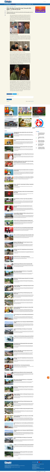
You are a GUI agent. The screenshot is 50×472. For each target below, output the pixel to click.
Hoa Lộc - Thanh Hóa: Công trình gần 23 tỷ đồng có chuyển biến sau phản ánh (23, 185)
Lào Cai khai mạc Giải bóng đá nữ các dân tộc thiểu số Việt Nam (25, 116)
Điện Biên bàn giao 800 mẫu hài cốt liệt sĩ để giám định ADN (23, 263)
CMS (40, 471)
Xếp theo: (27, 101)
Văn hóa (15, 6)
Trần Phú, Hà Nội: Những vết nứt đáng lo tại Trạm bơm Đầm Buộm (23, 329)
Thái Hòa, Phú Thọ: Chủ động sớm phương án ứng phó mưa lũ (23, 220)
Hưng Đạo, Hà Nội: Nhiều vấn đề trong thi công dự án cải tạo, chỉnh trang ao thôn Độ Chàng (23, 242)
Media (32, 4)
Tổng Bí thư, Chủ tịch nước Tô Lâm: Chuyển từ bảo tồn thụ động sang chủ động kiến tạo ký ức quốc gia (23, 162)
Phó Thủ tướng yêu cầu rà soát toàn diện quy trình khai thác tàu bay (23, 315)
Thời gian (29, 101)
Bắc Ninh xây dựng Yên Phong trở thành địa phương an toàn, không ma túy (23, 293)
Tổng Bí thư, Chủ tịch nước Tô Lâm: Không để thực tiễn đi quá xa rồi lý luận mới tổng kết (24, 154)
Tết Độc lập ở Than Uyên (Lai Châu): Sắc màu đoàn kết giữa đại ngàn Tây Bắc (38, 116)
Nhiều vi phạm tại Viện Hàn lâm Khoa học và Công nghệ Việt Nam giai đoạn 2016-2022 (23, 271)
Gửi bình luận (9, 99)
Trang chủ (8, 6)
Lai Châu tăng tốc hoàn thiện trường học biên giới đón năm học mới (23, 300)
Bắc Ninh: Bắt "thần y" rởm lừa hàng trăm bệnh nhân (22, 256)
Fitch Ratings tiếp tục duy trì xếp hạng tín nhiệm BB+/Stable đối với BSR (23, 322)
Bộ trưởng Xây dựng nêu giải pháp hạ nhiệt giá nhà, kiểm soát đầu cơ (23, 140)
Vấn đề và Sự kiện (13, 4)
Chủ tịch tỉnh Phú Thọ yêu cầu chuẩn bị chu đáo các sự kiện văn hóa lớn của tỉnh (11, 116)
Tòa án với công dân (8, 4)
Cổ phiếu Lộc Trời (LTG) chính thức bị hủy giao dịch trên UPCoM (23, 336)
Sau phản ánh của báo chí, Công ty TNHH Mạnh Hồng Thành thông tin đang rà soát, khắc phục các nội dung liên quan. (23, 186)
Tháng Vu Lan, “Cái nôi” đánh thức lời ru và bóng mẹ (25, 128)
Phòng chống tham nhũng (19, 4)
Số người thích (32, 101)
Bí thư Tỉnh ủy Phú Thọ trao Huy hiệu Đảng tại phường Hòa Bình (23, 227)
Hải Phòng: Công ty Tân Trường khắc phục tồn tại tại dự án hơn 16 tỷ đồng (23, 250)
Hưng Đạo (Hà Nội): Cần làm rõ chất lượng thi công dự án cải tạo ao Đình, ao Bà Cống (24, 286)
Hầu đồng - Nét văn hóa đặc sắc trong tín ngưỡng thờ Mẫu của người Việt (11, 128)
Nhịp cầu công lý (24, 4)
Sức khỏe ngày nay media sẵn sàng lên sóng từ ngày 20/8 (38, 128)
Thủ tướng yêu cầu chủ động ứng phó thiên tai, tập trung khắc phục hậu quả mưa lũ (23, 147)
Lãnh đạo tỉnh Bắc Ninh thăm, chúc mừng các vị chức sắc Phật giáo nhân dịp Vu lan (23, 308)
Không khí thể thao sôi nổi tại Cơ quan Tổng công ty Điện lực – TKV (23, 199)
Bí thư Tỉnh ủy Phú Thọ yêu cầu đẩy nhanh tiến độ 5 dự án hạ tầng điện (23, 206)
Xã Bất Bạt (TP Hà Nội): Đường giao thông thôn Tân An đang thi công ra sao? (23, 279)
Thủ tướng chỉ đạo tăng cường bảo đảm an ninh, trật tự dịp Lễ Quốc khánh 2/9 (23, 133)
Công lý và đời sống (29, 4)
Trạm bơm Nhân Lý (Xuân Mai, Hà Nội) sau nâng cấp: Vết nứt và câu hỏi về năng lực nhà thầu (23, 214)
